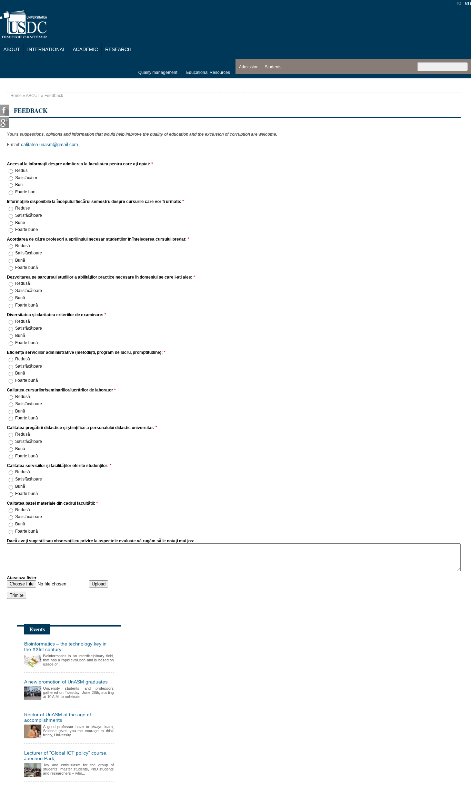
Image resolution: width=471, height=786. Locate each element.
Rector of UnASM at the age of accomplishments (57, 717)
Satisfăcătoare (28, 215)
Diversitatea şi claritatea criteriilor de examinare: (56, 314)
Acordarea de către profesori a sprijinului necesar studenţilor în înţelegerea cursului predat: (98, 239)
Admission (249, 67)
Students (273, 67)
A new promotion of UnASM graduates (66, 682)
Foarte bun (25, 192)
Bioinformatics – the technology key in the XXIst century (65, 646)
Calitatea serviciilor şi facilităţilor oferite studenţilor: (59, 465)
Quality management (157, 72)
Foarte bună (26, 267)
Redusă (22, 245)
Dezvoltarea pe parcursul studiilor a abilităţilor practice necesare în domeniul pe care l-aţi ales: (101, 277)
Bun (19, 185)
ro (459, 3)
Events (37, 629)
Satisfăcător (26, 177)
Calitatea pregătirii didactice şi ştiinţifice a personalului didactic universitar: (82, 427)
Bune (20, 222)
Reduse (22, 208)
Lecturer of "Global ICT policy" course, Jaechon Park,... (66, 755)
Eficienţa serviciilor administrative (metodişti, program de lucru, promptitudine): (86, 352)
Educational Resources (208, 72)
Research (118, 49)
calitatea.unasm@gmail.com (49, 144)
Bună (20, 260)
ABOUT (11, 49)
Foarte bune (26, 229)
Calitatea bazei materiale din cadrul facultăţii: (52, 503)
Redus (21, 170)
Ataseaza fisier (22, 577)
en (468, 3)
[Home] (23, 36)
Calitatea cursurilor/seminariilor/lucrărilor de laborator (61, 390)
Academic (85, 49)
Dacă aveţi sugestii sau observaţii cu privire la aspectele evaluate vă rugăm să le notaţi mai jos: (100, 540)
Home (16, 95)
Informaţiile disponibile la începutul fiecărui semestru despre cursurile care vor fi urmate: (95, 201)
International (46, 49)
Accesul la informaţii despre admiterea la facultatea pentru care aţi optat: (80, 164)
